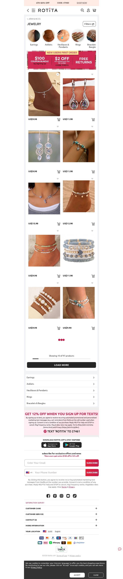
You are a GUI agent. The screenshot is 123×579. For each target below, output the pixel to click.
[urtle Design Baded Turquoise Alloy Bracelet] (79, 146)
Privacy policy (75, 556)
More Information (35, 526)
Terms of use (62, 556)
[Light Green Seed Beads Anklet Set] (44, 250)
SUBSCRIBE (92, 463)
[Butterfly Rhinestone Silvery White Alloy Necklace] (44, 198)
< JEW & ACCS (33, 19)
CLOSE (96, 575)
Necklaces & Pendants (37, 390)
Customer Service (34, 514)
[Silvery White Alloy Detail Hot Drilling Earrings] (44, 146)
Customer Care (33, 508)
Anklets (30, 384)
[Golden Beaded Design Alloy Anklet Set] (79, 198)
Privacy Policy (36, 567)
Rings (29, 397)
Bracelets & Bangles (36, 403)
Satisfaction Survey (35, 503)
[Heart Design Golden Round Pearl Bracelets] (44, 303)
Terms (64, 487)
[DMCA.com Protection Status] (61, 549)
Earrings (30, 377)
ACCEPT (77, 575)
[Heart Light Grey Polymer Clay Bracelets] (79, 250)
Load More (61, 365)
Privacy (72, 487)
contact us (31, 520)
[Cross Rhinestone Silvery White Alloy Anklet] (44, 94)
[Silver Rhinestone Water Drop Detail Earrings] (79, 94)
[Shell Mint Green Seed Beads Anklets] (79, 303)
